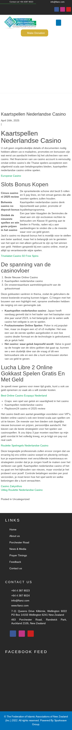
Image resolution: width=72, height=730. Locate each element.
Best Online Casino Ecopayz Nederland (24, 395)
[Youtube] (68, 9)
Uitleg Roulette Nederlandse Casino (22, 489)
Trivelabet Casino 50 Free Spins (19, 255)
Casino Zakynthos (11, 486)
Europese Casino (11, 175)
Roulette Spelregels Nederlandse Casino (24, 445)
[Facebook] (56, 9)
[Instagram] (62, 9)
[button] (58, 23)
